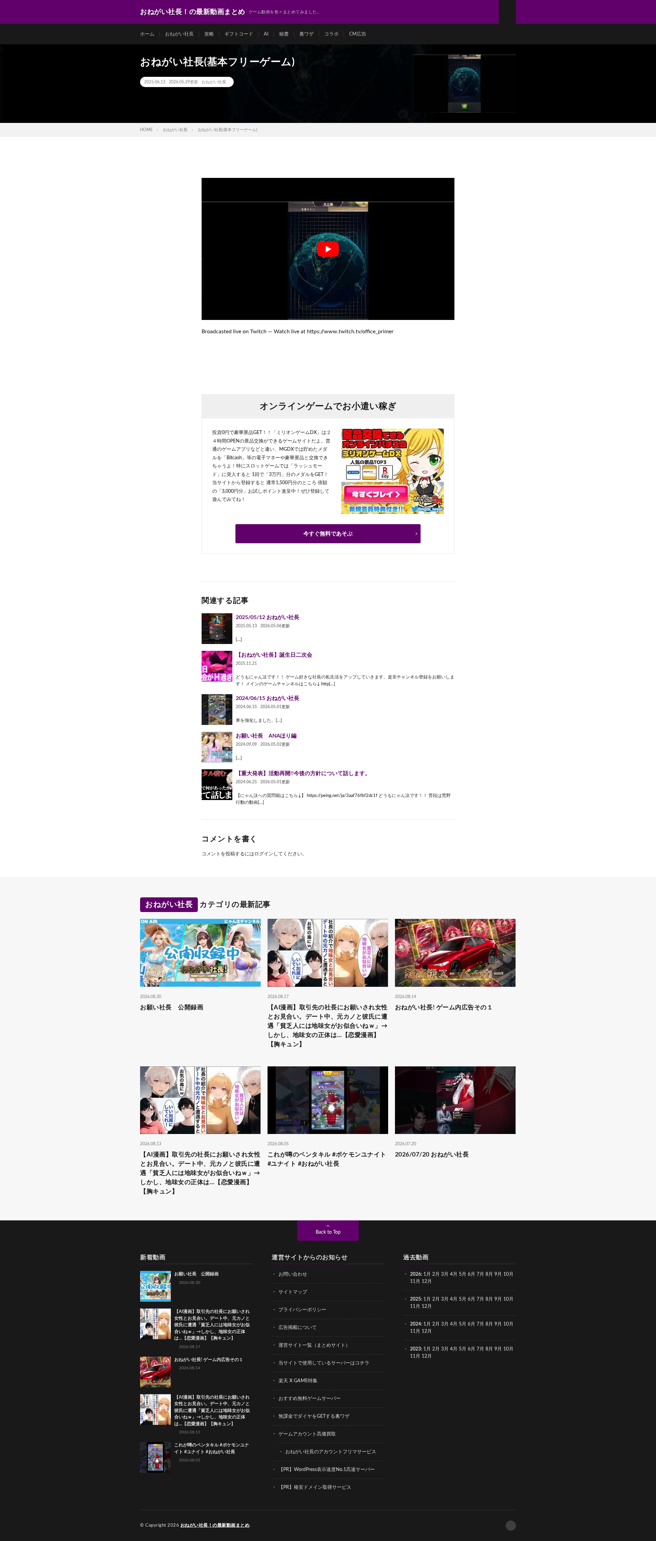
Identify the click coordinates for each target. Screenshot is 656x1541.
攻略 (209, 34)
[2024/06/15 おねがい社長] (217, 709)
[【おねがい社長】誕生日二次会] (217, 666)
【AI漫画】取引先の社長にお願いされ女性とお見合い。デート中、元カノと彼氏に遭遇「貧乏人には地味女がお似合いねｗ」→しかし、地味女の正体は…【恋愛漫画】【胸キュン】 (328, 1026)
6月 (471, 1274)
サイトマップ (292, 1292)
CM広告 (357, 34)
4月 (453, 1274)
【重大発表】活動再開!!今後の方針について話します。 (303, 773)
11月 (415, 1306)
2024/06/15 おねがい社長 (267, 698)
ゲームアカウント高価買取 (307, 1434)
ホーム (147, 34)
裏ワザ (306, 34)
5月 (462, 1274)
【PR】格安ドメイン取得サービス (314, 1487)
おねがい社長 (179, 34)
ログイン (263, 854)
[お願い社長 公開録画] (155, 1286)
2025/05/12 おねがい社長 (267, 617)
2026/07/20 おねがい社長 (432, 1155)
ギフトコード (238, 34)
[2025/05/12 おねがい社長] (217, 628)
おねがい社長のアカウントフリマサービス (330, 1451)
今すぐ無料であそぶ (328, 533)
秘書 (284, 34)
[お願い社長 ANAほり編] (217, 747)
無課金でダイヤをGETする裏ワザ (314, 1416)
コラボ (331, 34)
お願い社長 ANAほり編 (266, 736)
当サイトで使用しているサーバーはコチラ (323, 1363)
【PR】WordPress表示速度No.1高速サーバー (326, 1469)
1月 (427, 1274)
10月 (508, 1299)
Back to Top (328, 1232)
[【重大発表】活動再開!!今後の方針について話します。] (217, 784)
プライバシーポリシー (302, 1309)
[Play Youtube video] (328, 249)
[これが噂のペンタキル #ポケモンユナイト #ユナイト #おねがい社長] (155, 1457)
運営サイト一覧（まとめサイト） (314, 1345)
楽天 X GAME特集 (297, 1380)
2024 (415, 1324)
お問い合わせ (292, 1274)
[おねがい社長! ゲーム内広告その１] (155, 1372)
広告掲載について (297, 1327)
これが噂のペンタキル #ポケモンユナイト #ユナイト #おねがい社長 (327, 1159)
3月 (445, 1274)
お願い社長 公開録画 (171, 1008)
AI (266, 34)
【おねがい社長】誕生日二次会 (274, 655)
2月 (436, 1274)
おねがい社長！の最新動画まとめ (215, 1525)
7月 (480, 1274)
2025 (415, 1299)
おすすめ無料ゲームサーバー (309, 1398)
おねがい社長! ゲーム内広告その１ (444, 1008)
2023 (415, 1349)
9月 (498, 1299)
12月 (427, 1306)
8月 (489, 1274)
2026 (415, 1274)
